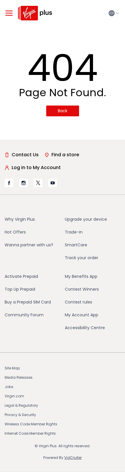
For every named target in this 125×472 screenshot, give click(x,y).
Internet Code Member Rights (30, 433)
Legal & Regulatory (21, 405)
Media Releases (19, 377)
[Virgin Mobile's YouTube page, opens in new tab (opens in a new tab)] (52, 182)
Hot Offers (15, 232)
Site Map (12, 368)
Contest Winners (82, 289)
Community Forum (24, 315)
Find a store (65, 154)
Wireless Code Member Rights (31, 424)
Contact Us (25, 154)
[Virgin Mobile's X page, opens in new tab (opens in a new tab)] (38, 182)
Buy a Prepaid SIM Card (28, 302)
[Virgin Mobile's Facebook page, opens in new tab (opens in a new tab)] (9, 182)
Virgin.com (14, 396)
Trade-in (74, 232)
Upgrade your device (86, 219)
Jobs (9, 386)
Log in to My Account (36, 167)
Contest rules (78, 302)
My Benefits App (81, 276)
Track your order (81, 258)
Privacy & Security (20, 414)
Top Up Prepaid (20, 289)
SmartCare (76, 245)
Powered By (62, 457)
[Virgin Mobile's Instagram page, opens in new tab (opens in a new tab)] (23, 182)
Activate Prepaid (21, 276)
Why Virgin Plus (20, 219)
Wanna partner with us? (29, 245)
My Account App (81, 315)
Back (62, 111)
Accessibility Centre (85, 328)
